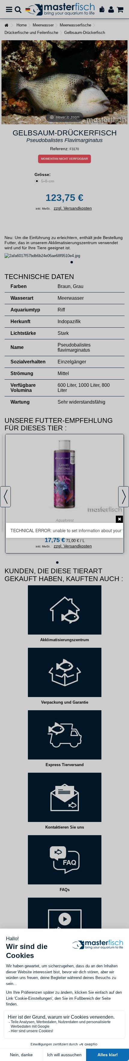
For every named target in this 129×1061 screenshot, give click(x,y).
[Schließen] (119, 519)
